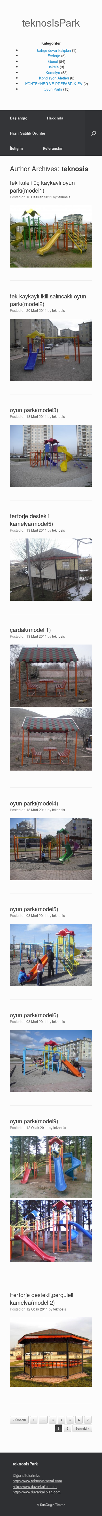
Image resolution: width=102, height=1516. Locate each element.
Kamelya (53, 72)
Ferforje (54, 55)
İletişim (16, 148)
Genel (53, 61)
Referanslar (53, 148)
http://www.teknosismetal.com (37, 1480)
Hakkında (55, 118)
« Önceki (19, 1420)
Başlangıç (18, 118)
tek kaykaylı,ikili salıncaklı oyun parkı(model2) (48, 300)
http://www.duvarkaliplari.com (37, 1492)
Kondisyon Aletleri (54, 78)
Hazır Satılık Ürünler (27, 133)
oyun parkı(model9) (34, 1121)
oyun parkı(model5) (34, 909)
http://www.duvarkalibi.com (35, 1486)
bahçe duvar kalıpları (54, 50)
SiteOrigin (47, 1504)
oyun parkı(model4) (34, 803)
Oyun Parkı (53, 89)
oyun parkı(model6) (34, 1015)
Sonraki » (82, 1428)
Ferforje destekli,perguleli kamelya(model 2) (41, 1298)
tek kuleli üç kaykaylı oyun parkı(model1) (42, 186)
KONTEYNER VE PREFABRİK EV (53, 83)
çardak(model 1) (30, 629)
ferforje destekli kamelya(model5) (31, 520)
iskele (54, 66)
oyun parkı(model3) (34, 410)
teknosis (74, 168)
